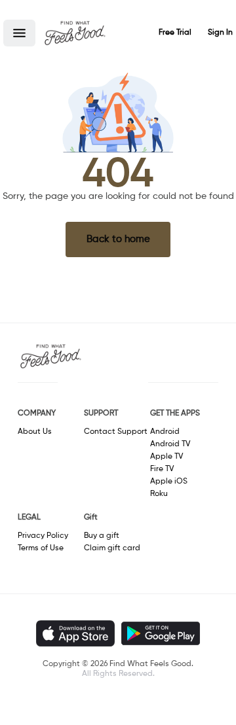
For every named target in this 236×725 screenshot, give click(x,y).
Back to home (118, 239)
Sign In (220, 33)
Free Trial (175, 33)
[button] (19, 33)
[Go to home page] (75, 32)
